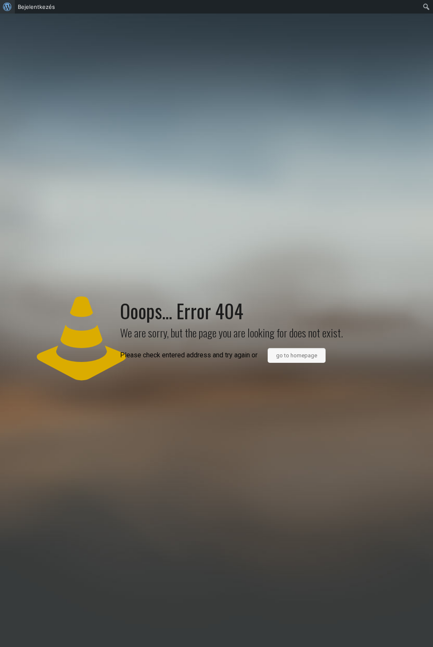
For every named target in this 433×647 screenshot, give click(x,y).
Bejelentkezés (36, 6)
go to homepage (296, 355)
